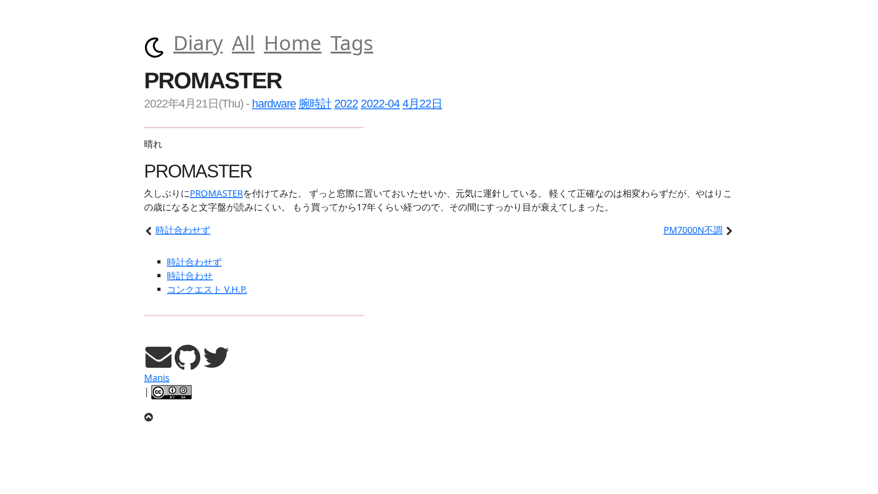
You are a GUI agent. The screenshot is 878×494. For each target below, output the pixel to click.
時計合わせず (182, 230)
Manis (157, 377)
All (243, 42)
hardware (274, 103)
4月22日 (422, 103)
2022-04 (380, 103)
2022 (346, 103)
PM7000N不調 (693, 230)
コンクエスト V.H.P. (207, 289)
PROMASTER (216, 193)
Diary (198, 42)
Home (292, 42)
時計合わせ (190, 275)
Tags (352, 42)
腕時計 (315, 103)
